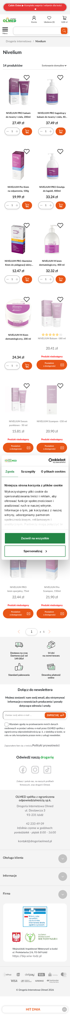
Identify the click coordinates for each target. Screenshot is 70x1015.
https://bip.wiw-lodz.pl (27, 956)
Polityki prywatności (46, 745)
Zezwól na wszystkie (35, 538)
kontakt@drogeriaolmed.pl (35, 841)
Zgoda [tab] (9, 471)
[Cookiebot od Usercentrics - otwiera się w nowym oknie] (49, 460)
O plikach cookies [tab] (53, 471)
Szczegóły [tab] (28, 471)
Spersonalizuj (33, 551)
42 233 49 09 (35, 823)
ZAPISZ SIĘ (53, 715)
